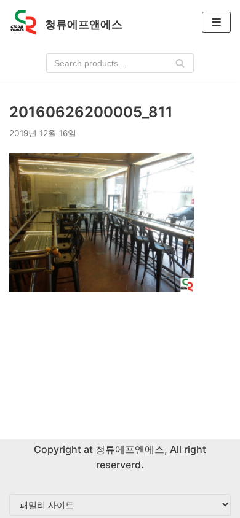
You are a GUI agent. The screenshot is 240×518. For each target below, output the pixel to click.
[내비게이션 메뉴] (216, 22)
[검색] (180, 63)
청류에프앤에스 (128, 449)
